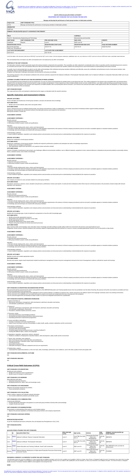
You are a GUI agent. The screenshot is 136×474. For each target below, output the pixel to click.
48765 (14, 450)
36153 (14, 436)
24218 (14, 441)
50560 (14, 445)
